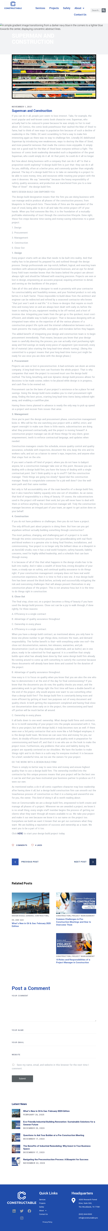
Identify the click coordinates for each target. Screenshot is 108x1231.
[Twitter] (21, 1211)
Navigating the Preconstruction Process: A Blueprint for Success (55, 1159)
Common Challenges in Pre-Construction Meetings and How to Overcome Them (73, 922)
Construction (63, 916)
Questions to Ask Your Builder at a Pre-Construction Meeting (53, 1135)
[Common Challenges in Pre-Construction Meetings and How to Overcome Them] (76, 903)
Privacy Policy (47, 1222)
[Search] (104, 10)
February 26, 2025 (33, 1115)
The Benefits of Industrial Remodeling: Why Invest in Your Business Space (57, 1147)
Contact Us (80, 14)
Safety (66, 8)
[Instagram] (21, 1218)
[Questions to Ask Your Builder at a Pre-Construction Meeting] (16, 1137)
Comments (21, 845)
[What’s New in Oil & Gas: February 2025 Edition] (32, 903)
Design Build (18, 916)
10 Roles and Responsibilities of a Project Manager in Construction (73, 961)
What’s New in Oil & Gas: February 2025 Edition (31, 925)
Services (40, 8)
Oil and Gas (18, 920)
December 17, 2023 (34, 1139)
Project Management (83, 916)
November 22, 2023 (34, 1163)
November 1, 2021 (22, 107)
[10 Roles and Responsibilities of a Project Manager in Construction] (76, 943)
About (78, 8)
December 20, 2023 (34, 1128)
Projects (54, 8)
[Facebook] (29, 1211)
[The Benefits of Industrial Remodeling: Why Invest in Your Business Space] (16, 1149)
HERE (20, 833)
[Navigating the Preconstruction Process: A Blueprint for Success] (16, 1161)
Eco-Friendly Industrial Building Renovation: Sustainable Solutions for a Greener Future (59, 1123)
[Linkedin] (14, 1211)
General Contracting (37, 916)
